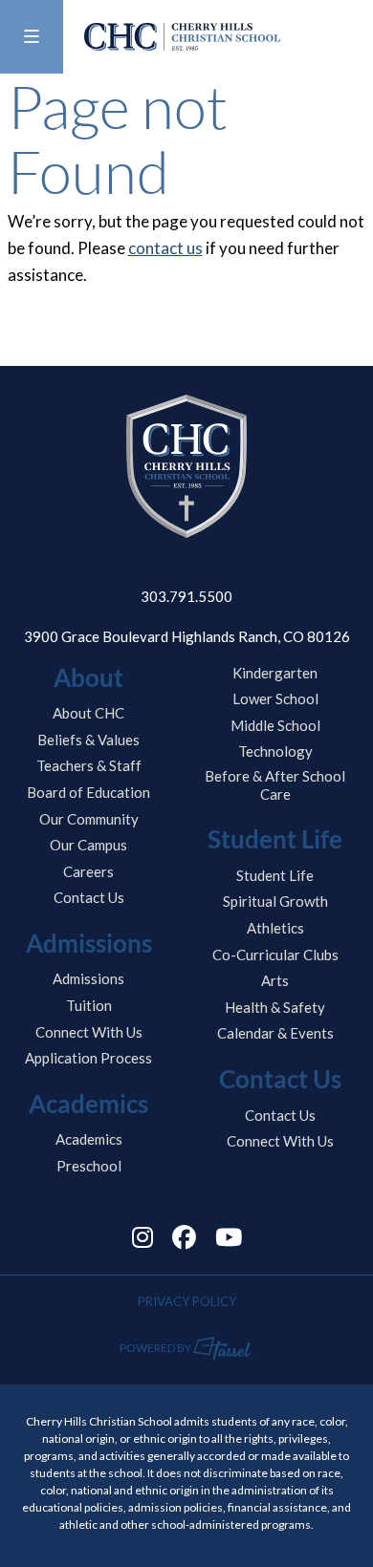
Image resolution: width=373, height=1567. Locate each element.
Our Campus (88, 844)
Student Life (275, 875)
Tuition (89, 1005)
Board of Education (88, 792)
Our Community (89, 818)
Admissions (88, 978)
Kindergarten (275, 672)
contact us (165, 248)
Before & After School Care (275, 785)
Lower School (275, 698)
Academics (88, 1139)
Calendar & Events (275, 1032)
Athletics (275, 927)
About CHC (88, 712)
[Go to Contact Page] (349, 37)
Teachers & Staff (89, 765)
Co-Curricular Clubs (275, 954)
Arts (275, 980)
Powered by (156, 1348)
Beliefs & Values (88, 739)
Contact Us (89, 897)
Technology (275, 751)
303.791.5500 (186, 596)
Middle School (275, 725)
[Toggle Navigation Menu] (31, 37)
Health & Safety (275, 1007)
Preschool (88, 1165)
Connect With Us (89, 1032)
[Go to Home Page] (182, 37)
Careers (88, 871)
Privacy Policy (187, 1301)
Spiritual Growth (275, 901)
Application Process (88, 1057)
